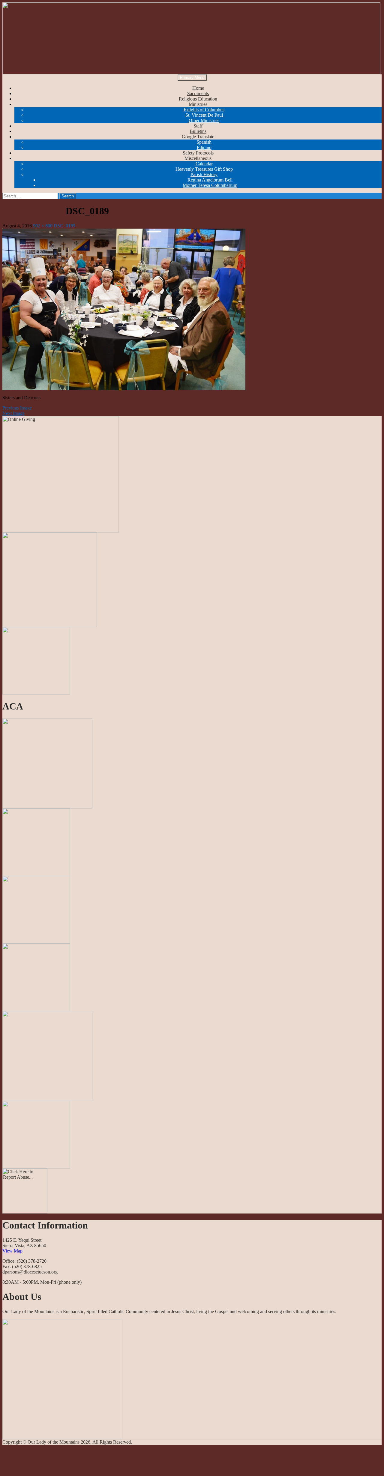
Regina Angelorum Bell (210, 179)
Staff (198, 125)
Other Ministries (204, 120)
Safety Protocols (198, 152)
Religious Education (198, 98)
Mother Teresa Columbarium (210, 185)
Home (198, 88)
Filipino (204, 147)
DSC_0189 (64, 225)
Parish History (204, 174)
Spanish (204, 142)
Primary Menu (192, 77)
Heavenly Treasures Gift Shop (204, 169)
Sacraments (198, 93)
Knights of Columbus (204, 109)
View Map (12, 1250)
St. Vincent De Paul (204, 115)
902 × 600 (42, 225)
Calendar (204, 163)
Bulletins (198, 131)
